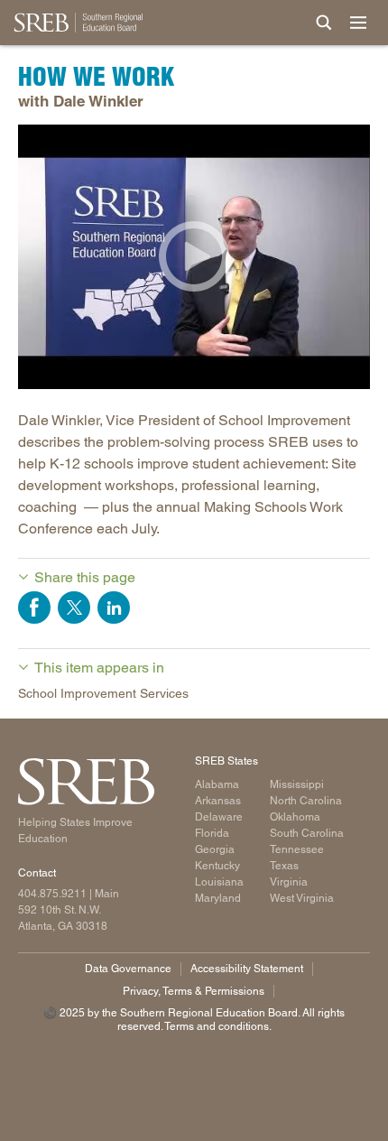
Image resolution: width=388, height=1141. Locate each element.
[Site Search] (323, 22)
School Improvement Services (103, 693)
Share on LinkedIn (113, 607)
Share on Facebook (34, 607)
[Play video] (194, 257)
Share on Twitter (74, 607)
